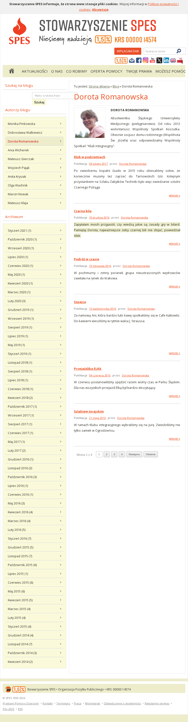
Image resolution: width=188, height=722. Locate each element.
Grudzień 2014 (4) (20, 635)
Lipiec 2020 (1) (18, 257)
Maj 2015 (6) (16, 591)
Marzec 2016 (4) (19, 521)
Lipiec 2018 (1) (18, 380)
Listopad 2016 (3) (20, 468)
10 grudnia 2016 (99, 217)
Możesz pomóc (170, 71)
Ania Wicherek (18, 150)
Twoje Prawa (139, 71)
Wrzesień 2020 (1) (21, 248)
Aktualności (35, 71)
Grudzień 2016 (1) (20, 459)
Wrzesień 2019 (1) (21, 318)
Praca (77, 703)
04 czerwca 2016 (99, 375)
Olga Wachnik (18, 185)
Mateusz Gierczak (21, 159)
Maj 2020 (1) (16, 274)
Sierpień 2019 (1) (20, 327)
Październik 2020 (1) (22, 239)
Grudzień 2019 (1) (20, 309)
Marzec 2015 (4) (19, 609)
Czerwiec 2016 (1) (20, 494)
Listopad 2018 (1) (20, 362)
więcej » (174, 195)
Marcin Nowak (18, 194)
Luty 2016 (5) (16, 529)
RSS (20, 709)
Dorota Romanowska (23, 141)
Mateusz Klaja (18, 203)
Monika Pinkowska (21, 123)
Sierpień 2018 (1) (20, 371)
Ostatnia (150, 454)
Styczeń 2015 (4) (19, 626)
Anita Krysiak (17, 176)
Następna (134, 454)
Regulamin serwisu (157, 703)
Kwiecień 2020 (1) (20, 283)
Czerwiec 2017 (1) (20, 433)
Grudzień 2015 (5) (20, 547)
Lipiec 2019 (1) (18, 336)
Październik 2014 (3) (22, 653)
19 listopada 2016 (100, 266)
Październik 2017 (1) (22, 406)
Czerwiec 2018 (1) (20, 389)
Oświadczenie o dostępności (122, 703)
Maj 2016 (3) (16, 503)
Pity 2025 (8, 709)
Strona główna (11, 71)
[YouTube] (152, 60)
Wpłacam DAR (128, 51)
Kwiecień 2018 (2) (20, 397)
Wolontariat (92, 703)
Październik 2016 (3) (22, 477)
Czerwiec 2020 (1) (20, 265)
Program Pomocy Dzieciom (21, 703)
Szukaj (145, 51)
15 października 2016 (102, 308)
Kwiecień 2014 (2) (20, 661)
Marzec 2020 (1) (19, 292)
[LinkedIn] (166, 60)
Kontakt (48, 703)
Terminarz (63, 703)
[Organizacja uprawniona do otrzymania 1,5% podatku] (121, 60)
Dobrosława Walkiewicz (25, 132)
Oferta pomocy (106, 71)
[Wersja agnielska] (173, 60)
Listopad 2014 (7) (20, 644)
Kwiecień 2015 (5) (20, 600)
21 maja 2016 (97, 418)
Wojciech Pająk (19, 167)
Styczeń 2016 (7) (19, 538)
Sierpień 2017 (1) (20, 424)
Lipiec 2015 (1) (18, 573)
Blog (116, 86)
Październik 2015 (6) (22, 565)
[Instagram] (145, 60)
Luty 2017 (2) (16, 450)
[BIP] (179, 60)
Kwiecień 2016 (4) (20, 512)
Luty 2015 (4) (16, 617)
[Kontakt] (132, 60)
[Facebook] (138, 60)
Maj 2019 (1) (16, 345)
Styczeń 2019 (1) (19, 353)
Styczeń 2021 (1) (19, 230)
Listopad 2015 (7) (20, 556)
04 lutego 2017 (98, 163)
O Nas (57, 71)
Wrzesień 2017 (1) (21, 415)
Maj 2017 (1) (16, 441)
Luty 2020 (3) (16, 301)
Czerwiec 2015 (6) (20, 582)
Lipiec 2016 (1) (18, 485)
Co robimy (76, 71)
